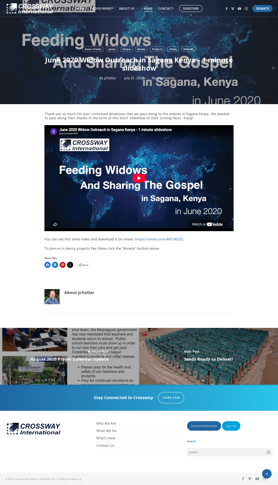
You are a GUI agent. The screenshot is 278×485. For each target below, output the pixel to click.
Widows (188, 49)
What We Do (106, 430)
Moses (141, 49)
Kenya (126, 49)
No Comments (163, 78)
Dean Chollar (93, 49)
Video (173, 49)
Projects (157, 49)
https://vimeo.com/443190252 (159, 239)
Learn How (171, 397)
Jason (112, 49)
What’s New (105, 438)
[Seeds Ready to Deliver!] (208, 356)
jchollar (110, 78)
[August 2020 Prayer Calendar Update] (69, 356)
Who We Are (106, 423)
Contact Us (105, 445)
